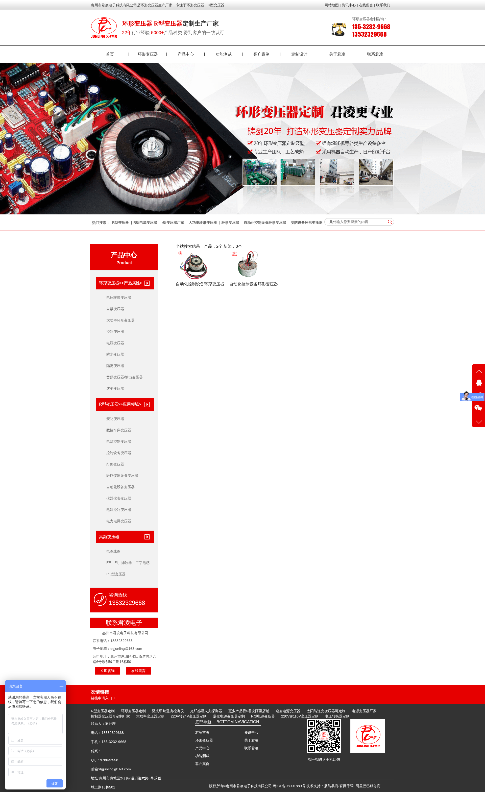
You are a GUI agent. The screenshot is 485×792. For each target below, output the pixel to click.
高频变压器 (109, 537)
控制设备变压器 (118, 453)
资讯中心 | (350, 5)
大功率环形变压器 (203, 222)
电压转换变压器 (118, 297)
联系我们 (383, 5)
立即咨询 (108, 671)
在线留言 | (367, 5)
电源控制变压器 (118, 441)
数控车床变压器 (118, 430)
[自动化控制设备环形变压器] (195, 280)
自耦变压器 (115, 309)
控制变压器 (115, 332)
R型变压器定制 (103, 711)
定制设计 (299, 54)
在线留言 (138, 671)
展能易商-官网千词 (339, 786)
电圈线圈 (113, 551)
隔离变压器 (115, 366)
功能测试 (223, 54)
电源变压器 (115, 343)
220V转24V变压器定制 (189, 716)
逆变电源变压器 (288, 711)
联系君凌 (375, 54)
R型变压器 (120, 222)
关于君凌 (337, 54)
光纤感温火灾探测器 (206, 711)
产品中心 (186, 54)
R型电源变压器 (145, 222)
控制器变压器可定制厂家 (110, 716)
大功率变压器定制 (150, 716)
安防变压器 (115, 419)
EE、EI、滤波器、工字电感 (128, 563)
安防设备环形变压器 (307, 222)
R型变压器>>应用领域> (120, 404)
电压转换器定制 (337, 716)
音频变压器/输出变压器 (124, 377)
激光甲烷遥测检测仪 (168, 711)
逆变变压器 (115, 388)
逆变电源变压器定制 (229, 716)
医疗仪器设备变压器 (122, 476)
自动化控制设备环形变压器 (265, 222)
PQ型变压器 (116, 574)
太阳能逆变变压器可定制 (326, 711)
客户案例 (261, 54)
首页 (110, 54)
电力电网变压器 (118, 521)
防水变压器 (115, 354)
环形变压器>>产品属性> (120, 283)
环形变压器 (148, 54)
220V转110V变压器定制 (300, 716)
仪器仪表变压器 (118, 498)
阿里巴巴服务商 (368, 786)
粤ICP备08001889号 (289, 786)
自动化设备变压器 (120, 487)
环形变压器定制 (133, 711)
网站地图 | (333, 5)
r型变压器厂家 (173, 222)
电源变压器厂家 (364, 711)
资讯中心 (251, 732)
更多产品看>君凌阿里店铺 (248, 711)
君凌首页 (202, 732)
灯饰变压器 (115, 464)
